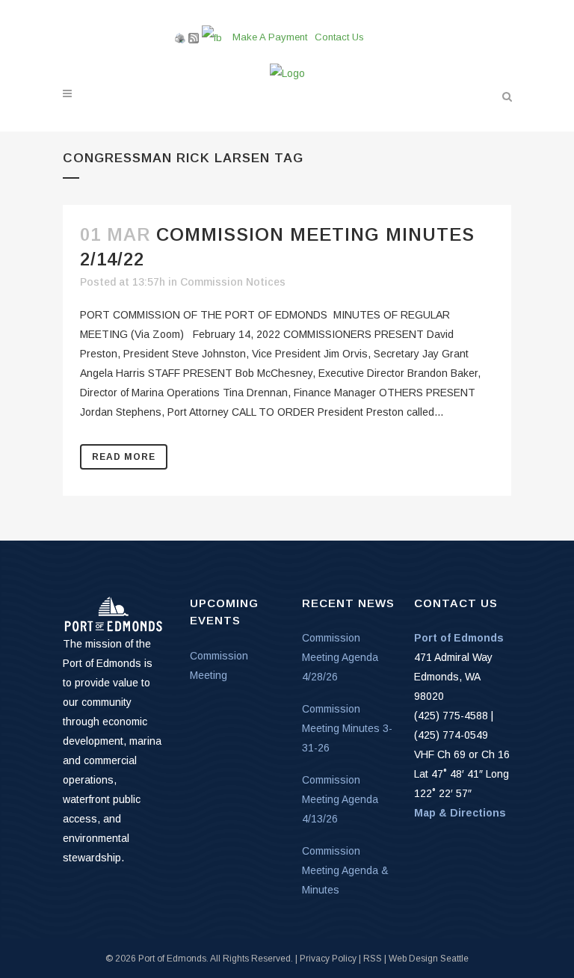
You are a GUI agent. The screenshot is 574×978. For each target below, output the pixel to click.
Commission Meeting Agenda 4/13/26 (340, 799)
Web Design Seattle (429, 958)
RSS (372, 958)
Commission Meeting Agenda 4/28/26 (340, 657)
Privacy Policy (328, 958)
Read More (123, 457)
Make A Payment (269, 37)
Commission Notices (233, 282)
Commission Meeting (219, 665)
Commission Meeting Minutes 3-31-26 (347, 728)
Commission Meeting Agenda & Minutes (345, 870)
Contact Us (339, 37)
